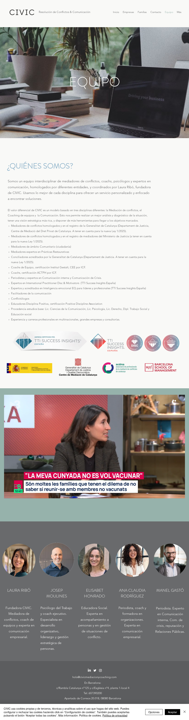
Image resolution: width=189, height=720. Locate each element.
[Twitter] (95, 670)
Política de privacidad (114, 715)
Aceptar (172, 712)
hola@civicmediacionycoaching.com (94, 677)
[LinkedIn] (89, 670)
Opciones (153, 712)
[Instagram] (100, 670)
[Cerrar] (184, 712)
